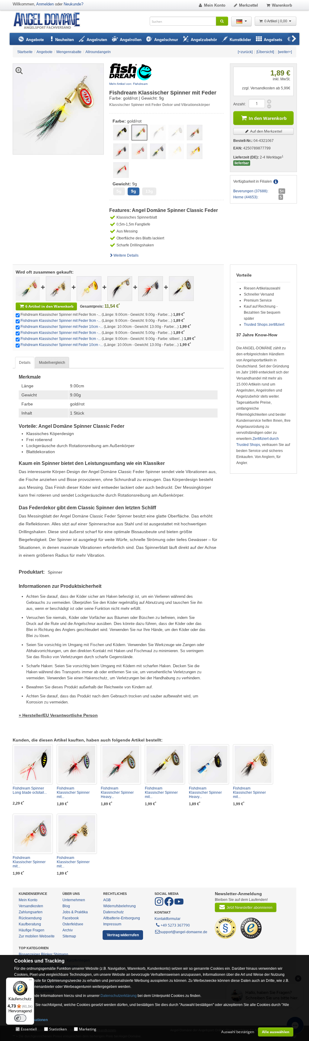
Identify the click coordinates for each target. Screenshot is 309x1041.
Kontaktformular (167, 919)
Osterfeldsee (72, 924)
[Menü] (30, 981)
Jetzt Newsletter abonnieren (249, 907)
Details (24, 362)
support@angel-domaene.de (183, 932)
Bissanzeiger (29, 954)
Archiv (67, 930)
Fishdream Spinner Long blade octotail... (30, 790)
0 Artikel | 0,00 (276, 21)
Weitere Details (126, 255)
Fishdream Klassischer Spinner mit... (73, 792)
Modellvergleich (52, 362)
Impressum (112, 924)
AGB (107, 900)
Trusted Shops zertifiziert (264, 324)
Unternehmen (73, 900)
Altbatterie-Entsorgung (121, 918)
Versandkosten (31, 906)
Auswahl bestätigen (237, 1031)
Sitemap (69, 936)
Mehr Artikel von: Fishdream (128, 83)
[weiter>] (285, 52)
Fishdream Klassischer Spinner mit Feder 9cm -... (61, 321)
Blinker (47, 954)
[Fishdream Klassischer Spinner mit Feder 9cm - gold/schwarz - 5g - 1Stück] (119, 288)
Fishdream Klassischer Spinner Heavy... (117, 792)
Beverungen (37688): (250, 191)
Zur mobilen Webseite (37, 936)
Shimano (60, 954)
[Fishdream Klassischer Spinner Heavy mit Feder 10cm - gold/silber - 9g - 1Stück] (121, 764)
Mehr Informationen (31, 1020)
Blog (66, 906)
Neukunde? (73, 4)
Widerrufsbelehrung (119, 906)
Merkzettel (248, 5)
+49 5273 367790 (175, 925)
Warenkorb (282, 5)
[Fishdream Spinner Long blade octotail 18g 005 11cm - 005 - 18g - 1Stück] (33, 764)
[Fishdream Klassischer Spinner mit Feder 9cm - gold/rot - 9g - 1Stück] (28, 288)
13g (149, 191)
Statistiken (58, 1029)
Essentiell (29, 1029)
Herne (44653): (245, 197)
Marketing (87, 1029)
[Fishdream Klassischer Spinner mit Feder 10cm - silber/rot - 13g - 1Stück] (33, 834)
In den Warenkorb (268, 118)
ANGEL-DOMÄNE (50, 21)
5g (119, 191)
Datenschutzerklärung (118, 996)
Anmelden (45, 4)
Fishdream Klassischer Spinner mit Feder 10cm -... (62, 327)
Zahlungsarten (31, 912)
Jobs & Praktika (75, 912)
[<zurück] (245, 52)
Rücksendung (30, 918)
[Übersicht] (265, 52)
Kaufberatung (30, 924)
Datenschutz (113, 912)
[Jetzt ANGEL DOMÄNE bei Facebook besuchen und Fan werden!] (159, 905)
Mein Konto (214, 5)
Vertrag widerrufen (123, 935)
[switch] (20, 1018)
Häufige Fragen (31, 930)
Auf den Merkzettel (265, 131)
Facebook (70, 918)
